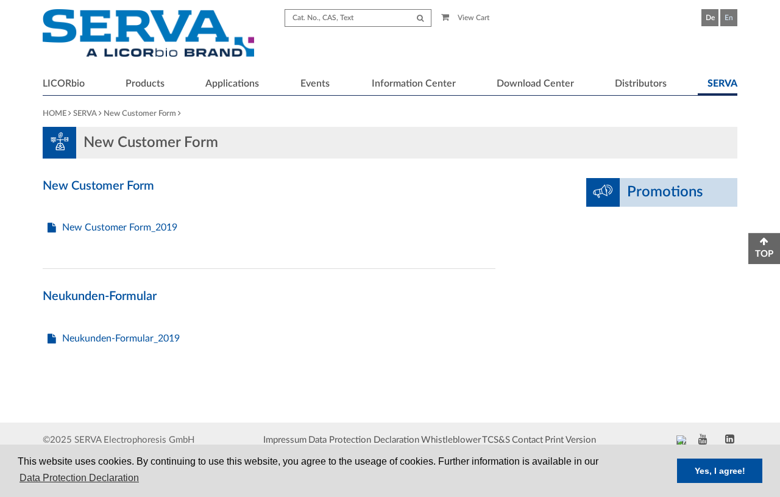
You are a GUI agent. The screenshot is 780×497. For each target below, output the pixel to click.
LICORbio (64, 83)
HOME (54, 114)
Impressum (285, 440)
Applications (232, 83)
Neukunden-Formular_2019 (121, 338)
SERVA (722, 83)
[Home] (148, 34)
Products (145, 83)
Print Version (570, 440)
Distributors (641, 83)
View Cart (472, 17)
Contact (527, 440)
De (710, 17)
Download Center (535, 83)
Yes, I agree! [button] (720, 471)
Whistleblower (451, 440)
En (729, 17)
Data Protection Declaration (363, 440)
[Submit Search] (420, 18)
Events (315, 83)
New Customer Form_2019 (119, 227)
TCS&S (496, 440)
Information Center (414, 83)
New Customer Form (140, 114)
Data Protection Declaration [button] (79, 478)
